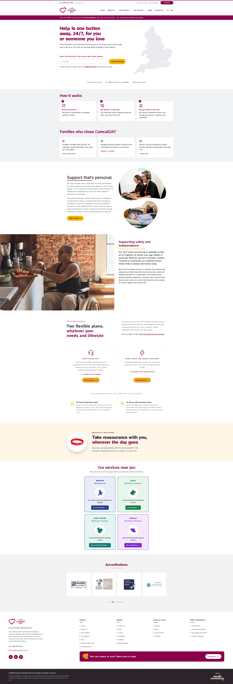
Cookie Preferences (198, 636)
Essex (157, 629)
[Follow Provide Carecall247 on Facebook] (76, 3)
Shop (150, 10)
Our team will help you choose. (152, 334)
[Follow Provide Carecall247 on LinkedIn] (79, 3)
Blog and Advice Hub (87, 643)
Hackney (157, 636)
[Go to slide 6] (118, 602)
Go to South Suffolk (99, 545)
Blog (146, 3)
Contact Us (159, 10)
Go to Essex (132, 508)
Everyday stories (86, 647)
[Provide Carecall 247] (68, 10)
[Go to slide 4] (114, 602)
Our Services (138, 10)
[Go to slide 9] (123, 602)
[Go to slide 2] (111, 602)
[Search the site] (167, 10)
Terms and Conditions (199, 629)
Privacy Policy (196, 626)
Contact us (212, 656)
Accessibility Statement (199, 633)
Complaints (121, 636)
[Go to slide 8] (122, 602)
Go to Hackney (132, 545)
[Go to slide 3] (112, 602)
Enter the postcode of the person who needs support (81, 56)
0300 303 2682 (67, 3)
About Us (111, 10)
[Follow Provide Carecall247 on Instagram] (81, 3)
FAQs (119, 629)
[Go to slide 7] (120, 602)
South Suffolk (159, 633)
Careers (167, 3)
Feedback (121, 640)
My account (140, 3)
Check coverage (117, 61)
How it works (74, 218)
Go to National (98, 508)
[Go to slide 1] (109, 602)
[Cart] (171, 10)
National (157, 626)
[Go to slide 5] (116, 602)
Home (102, 10)
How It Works (124, 10)
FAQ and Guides (153, 3)
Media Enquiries (123, 643)
